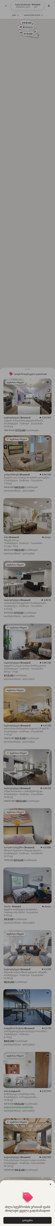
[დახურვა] (50, 1184)
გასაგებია (27, 1220)
